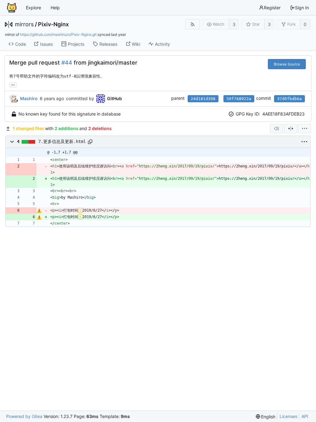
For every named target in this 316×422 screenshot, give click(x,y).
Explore (33, 7)
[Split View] (290, 128)
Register (272, 7)
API (304, 416)
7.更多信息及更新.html (62, 141)
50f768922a (239, 98)
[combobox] (276, 128)
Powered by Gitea (24, 416)
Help (55, 7)
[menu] (304, 128)
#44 (66, 62)
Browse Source (287, 64)
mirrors (24, 24)
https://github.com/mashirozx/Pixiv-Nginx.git (58, 34)
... (13, 84)
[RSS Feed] (192, 24)
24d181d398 (203, 98)
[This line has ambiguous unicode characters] (39, 210)
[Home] (11, 7)
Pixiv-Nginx (53, 24)
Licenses (288, 416)
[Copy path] (90, 141)
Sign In (302, 7)
